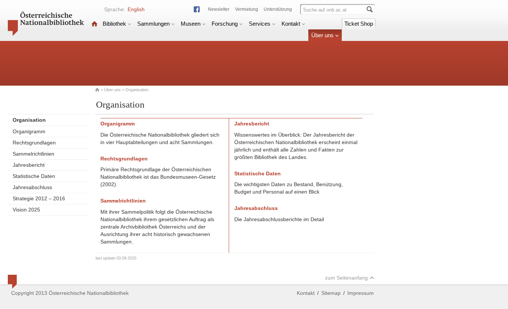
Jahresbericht (29, 165)
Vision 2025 (26, 210)
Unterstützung (278, 9)
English (136, 9)
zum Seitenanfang (346, 278)
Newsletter (218, 9)
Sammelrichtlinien (33, 154)
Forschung (225, 23)
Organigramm (29, 131)
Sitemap (331, 293)
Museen (190, 23)
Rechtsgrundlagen (34, 143)
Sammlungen (153, 23)
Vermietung (246, 9)
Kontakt (291, 23)
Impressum (360, 293)
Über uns (322, 35)
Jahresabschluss (32, 187)
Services (259, 23)
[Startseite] (94, 23)
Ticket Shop (358, 23)
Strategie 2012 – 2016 (39, 198)
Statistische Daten (34, 176)
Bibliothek (114, 23)
